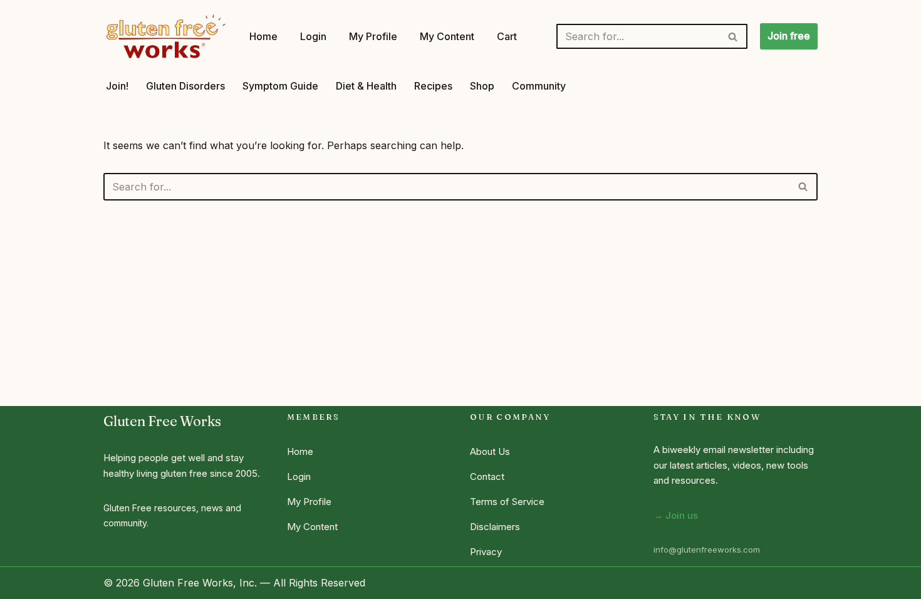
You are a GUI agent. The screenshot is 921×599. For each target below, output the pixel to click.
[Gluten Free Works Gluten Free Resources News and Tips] (165, 36)
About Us (490, 451)
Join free (789, 35)
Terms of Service (507, 502)
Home (263, 36)
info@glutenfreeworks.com (706, 549)
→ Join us (675, 515)
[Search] (733, 36)
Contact (487, 476)
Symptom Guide (280, 86)
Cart (507, 36)
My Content (447, 36)
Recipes (433, 86)
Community (539, 86)
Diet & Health (366, 86)
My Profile (373, 36)
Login (313, 36)
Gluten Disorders (185, 86)
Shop (482, 86)
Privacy (486, 552)
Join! (117, 86)
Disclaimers (495, 527)
